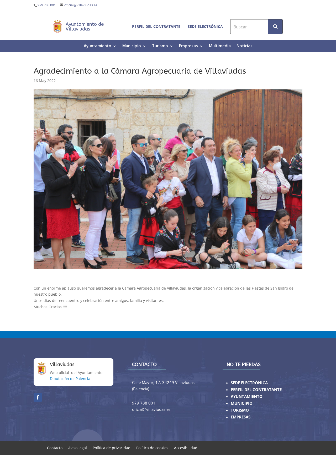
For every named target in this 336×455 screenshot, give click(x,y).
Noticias (245, 46)
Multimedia (220, 46)
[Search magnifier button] (275, 26)
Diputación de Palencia (70, 378)
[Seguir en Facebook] (38, 397)
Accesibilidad (185, 447)
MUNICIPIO (242, 403)
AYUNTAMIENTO (246, 396)
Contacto (54, 447)
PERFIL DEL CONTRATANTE (256, 389)
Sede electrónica (205, 26)
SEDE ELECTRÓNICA (249, 383)
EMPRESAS (240, 417)
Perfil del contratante (156, 26)
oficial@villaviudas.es (80, 5)
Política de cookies (152, 447)
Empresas (188, 46)
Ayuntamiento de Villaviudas (85, 26)
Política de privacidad (111, 447)
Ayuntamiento (97, 46)
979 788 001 (47, 5)
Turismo (160, 46)
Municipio (131, 46)
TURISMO (240, 410)
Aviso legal (77, 447)
